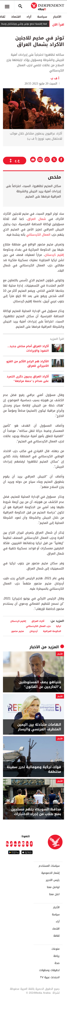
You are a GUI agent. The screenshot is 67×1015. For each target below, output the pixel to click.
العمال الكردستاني (38, 235)
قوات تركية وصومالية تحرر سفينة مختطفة (34, 769)
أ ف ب (55, 78)
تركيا (58, 626)
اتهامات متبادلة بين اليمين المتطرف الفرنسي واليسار (39, 727)
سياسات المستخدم (49, 866)
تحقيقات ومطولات (49, 970)
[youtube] (19, 844)
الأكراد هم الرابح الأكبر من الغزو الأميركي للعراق (27, 363)
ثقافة (56, 936)
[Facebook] (31, 844)
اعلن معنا (54, 894)
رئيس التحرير (53, 880)
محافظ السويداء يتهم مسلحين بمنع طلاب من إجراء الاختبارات (36, 811)
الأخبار (57, 16)
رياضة (56, 956)
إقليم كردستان (54, 255)
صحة (57, 963)
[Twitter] (27, 844)
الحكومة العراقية (52, 631)
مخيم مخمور (17, 631)
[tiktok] (11, 844)
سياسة (42, 16)
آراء (29, 16)
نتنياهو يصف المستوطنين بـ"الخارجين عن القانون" (40, 684)
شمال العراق (36, 219)
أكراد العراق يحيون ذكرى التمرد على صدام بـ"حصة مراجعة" (28, 378)
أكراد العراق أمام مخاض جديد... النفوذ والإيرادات (28, 348)
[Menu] (7, 6)
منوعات (56, 949)
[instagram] (23, 844)
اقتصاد (16, 16)
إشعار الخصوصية (50, 873)
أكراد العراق (37, 621)
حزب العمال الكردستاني (38, 626)
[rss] (7, 844)
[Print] (33, 159)
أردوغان (33, 631)
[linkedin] (15, 844)
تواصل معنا (53, 887)
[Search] (20, 6)
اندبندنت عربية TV (50, 977)
